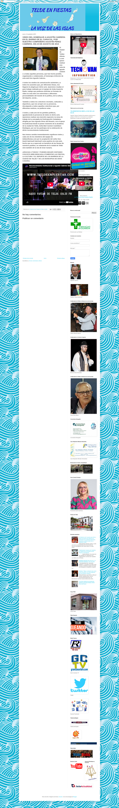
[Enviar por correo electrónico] (53, 209)
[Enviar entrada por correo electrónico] (50, 209)
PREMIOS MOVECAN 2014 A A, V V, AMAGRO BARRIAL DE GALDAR (87, 561)
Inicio (45, 258)
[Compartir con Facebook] (58, 209)
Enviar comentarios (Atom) (35, 260)
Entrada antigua (61, 258)
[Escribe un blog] (55, 209)
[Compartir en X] (56, 209)
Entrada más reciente (28, 258)
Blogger (75, 796)
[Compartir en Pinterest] (60, 209)
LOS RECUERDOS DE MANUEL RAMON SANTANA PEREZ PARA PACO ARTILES (87, 583)
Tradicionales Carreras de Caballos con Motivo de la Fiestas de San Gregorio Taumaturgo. (87, 551)
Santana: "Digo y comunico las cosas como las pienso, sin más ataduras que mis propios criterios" (87, 572)
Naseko (60, 796)
